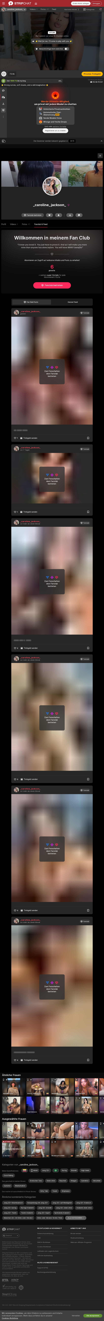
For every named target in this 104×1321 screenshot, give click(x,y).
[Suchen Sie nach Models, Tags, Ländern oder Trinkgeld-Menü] (100, 9)
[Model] (100, 155)
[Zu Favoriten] (3, 73)
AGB (38, 1238)
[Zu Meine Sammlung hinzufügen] (88, 438)
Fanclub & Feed (40, 224)
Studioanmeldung (77, 1238)
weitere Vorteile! (59, 126)
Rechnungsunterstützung (46, 1272)
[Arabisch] (55, 1170)
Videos (34, 9)
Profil (3, 224)
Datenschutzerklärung (45, 1233)
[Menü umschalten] (3, 3)
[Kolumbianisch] (24, 1170)
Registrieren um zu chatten (55, 131)
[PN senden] (79, 215)
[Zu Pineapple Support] (21, 1287)
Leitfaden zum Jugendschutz (48, 1251)
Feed (54, 9)
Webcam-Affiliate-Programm (81, 1242)
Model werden (76, 1233)
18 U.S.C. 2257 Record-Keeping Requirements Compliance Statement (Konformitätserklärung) (36, 1305)
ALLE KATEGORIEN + (76, 1218)
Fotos (45, 9)
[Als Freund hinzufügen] (69, 215)
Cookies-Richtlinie (10, 1318)
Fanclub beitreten (54, 285)
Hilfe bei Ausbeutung (45, 1255)
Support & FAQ (42, 1268)
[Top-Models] (35, 3)
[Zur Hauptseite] (19, 3)
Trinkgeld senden (30, 438)
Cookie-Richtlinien (44, 1247)
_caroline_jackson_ (30, 311)
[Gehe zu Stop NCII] (9, 1294)
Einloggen (96, 3)
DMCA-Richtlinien (43, 1242)
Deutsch (9, 1235)
